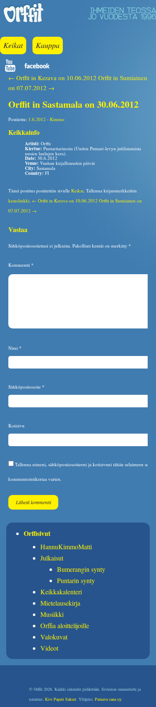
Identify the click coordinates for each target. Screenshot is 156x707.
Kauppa (47, 45)
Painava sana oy (108, 699)
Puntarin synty (76, 580)
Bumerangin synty (81, 569)
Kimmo (57, 119)
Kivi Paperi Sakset (60, 699)
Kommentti (21, 265)
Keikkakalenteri (61, 591)
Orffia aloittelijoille (64, 625)
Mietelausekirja (60, 602)
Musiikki (52, 614)
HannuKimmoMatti (66, 546)
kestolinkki (19, 200)
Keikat (13, 45)
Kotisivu (16, 425)
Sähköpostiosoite (26, 387)
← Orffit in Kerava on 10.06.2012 (52, 77)
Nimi (15, 348)
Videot (49, 648)
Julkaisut (51, 557)
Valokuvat (53, 636)
